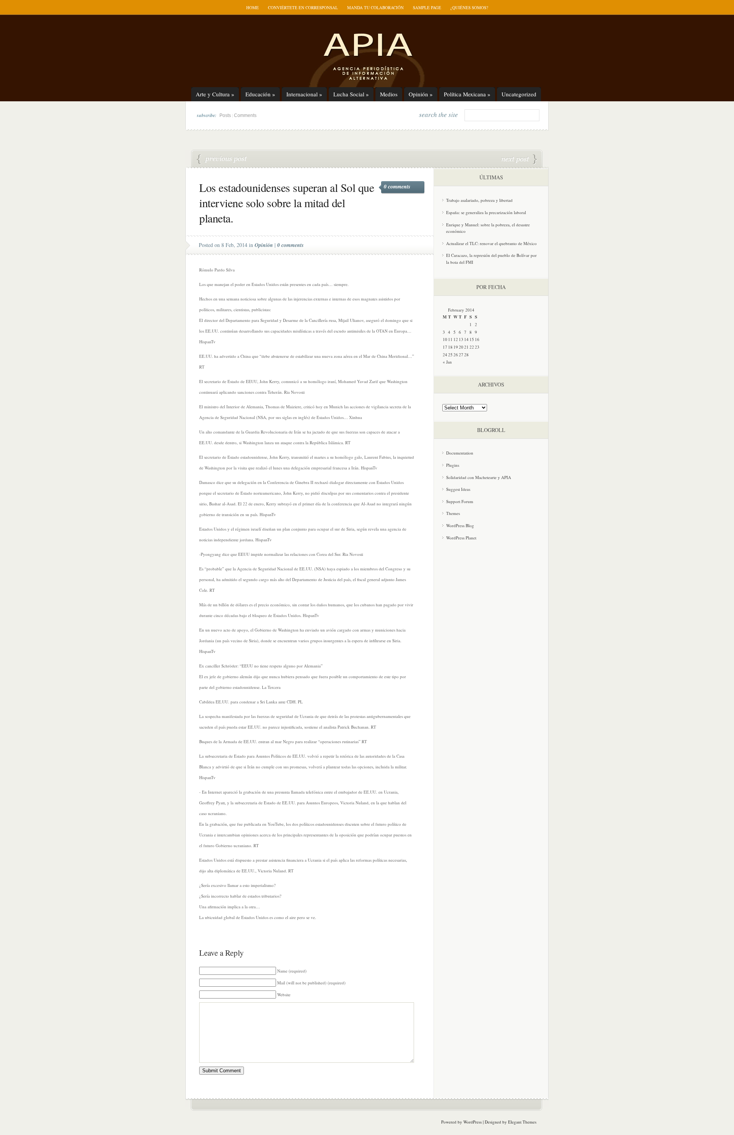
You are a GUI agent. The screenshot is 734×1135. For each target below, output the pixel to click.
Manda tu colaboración (375, 7)
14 (466, 339)
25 (450, 354)
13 (461, 339)
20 (461, 347)
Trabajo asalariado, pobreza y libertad (479, 200)
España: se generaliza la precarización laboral (486, 212)
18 (450, 347)
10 (445, 339)
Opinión (421, 94)
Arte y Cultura (215, 94)
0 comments (397, 186)
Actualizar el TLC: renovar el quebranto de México (491, 243)
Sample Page (427, 7)
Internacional (304, 94)
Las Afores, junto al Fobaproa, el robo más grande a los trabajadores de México (519, 159)
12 (455, 339)
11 (450, 339)
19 (455, 347)
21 (466, 347)
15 (471, 339)
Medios (389, 94)
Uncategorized (519, 94)
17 (445, 347)
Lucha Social (351, 94)
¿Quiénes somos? (469, 7)
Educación (260, 94)
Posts (225, 115)
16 (477, 339)
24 (445, 354)
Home (252, 7)
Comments (245, 115)
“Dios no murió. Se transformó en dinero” (222, 159)
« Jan (447, 362)
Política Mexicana (467, 94)
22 (471, 347)
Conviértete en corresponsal (303, 7)
